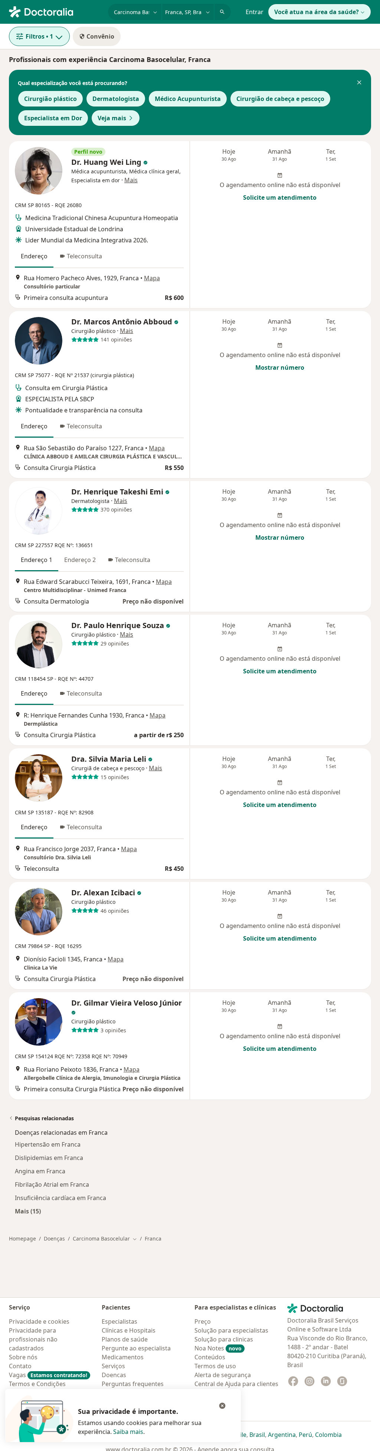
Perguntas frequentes (133, 1384)
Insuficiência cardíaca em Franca (60, 1198)
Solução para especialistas (231, 1330)
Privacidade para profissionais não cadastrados (33, 1339)
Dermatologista (115, 99)
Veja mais (112, 118)
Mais (131, 180)
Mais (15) (28, 1211)
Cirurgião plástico (50, 99)
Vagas (48, 1375)
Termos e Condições (37, 1384)
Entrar (254, 12)
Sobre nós (23, 1357)
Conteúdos (209, 1357)
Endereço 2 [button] (80, 560)
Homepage (22, 1238)
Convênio (100, 36)
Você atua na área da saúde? (316, 12)
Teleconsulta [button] (84, 256)
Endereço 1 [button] (36, 560)
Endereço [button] (34, 256)
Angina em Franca (40, 1171)
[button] (359, 83)
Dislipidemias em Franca (49, 1158)
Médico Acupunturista (188, 99)
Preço (202, 1321)
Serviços (113, 1366)
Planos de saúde (125, 1339)
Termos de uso (215, 1366)
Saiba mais (128, 1432)
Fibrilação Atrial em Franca (52, 1184)
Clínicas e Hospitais (128, 1330)
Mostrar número (279, 367)
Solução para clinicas (223, 1339)
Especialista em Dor (53, 118)
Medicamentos (123, 1357)
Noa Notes (218, 1348)
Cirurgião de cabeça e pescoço (280, 99)
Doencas (114, 1375)
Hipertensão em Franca (48, 1144)
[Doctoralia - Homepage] (55, 11)
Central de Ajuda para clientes (236, 1384)
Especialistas (119, 1321)
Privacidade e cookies (39, 1321)
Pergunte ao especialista (136, 1348)
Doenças (54, 1238)
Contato (20, 1366)
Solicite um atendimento (280, 197)
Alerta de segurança (222, 1375)
